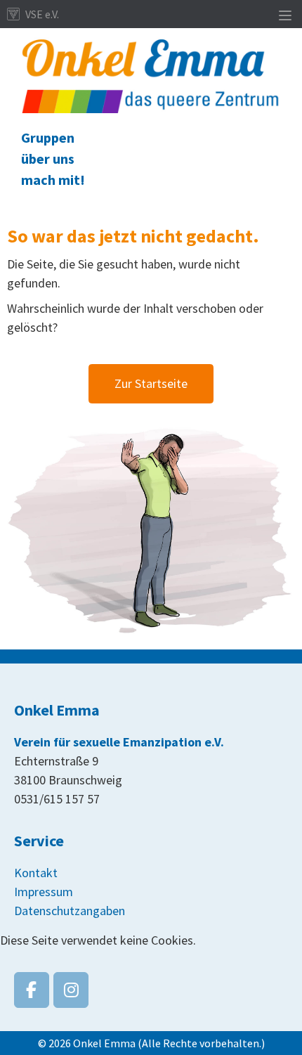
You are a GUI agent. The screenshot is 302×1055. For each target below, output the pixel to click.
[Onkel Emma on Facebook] (31, 990)
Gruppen (47, 137)
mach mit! (53, 179)
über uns (47, 158)
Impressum (43, 892)
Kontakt (36, 873)
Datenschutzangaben (69, 910)
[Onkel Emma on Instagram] (70, 990)
